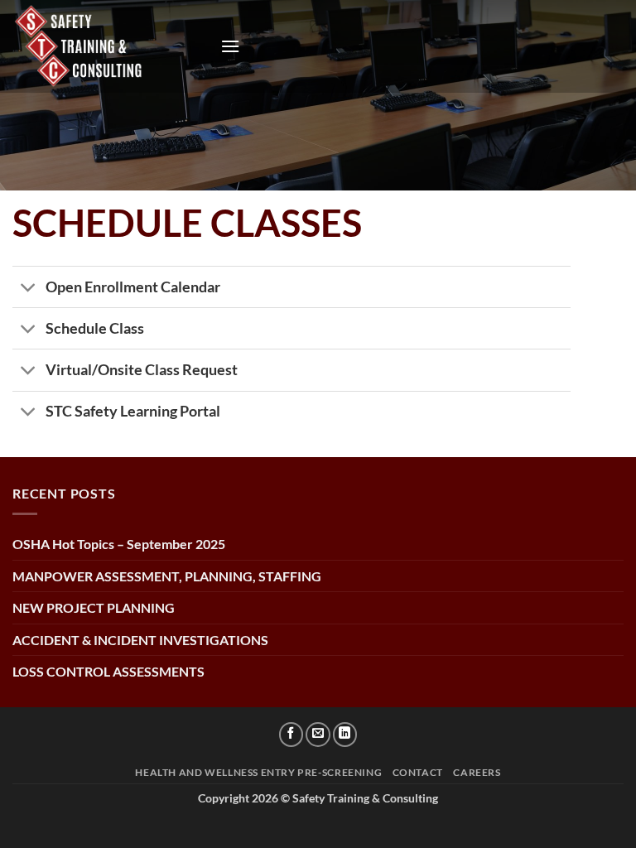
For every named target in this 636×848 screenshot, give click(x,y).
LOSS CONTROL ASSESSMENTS (108, 671)
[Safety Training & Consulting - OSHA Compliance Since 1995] (110, 46)
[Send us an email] (318, 734)
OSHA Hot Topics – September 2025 (118, 544)
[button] (230, 46)
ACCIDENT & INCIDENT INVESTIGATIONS (140, 640)
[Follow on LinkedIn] (345, 734)
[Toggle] (28, 288)
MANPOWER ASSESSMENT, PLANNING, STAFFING (166, 576)
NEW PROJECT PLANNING (93, 607)
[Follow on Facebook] (291, 734)
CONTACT (418, 772)
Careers (476, 772)
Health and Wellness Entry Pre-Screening (258, 772)
